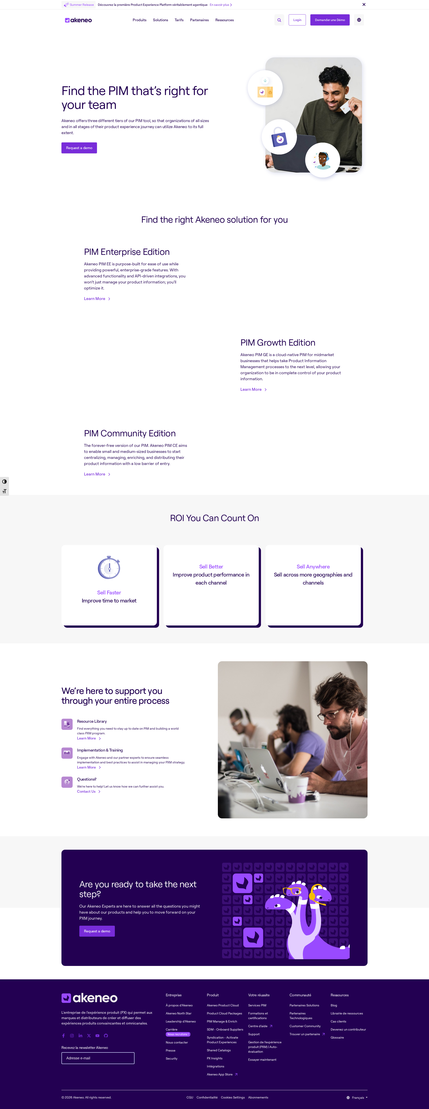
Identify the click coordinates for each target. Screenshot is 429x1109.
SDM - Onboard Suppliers (225, 1029)
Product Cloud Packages (224, 1013)
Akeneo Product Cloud (223, 1005)
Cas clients (338, 1021)
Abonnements (258, 1097)
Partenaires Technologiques (301, 1015)
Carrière (177, 1031)
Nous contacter (177, 1042)
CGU (190, 1097)
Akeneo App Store (220, 1074)
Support (254, 1034)
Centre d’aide (258, 1026)
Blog (334, 1005)
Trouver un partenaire (305, 1034)
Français (358, 1097)
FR (359, 19)
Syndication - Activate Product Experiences (222, 1039)
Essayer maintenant (262, 1059)
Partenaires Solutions (304, 1005)
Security (171, 1058)
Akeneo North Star (178, 1013)
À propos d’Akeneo (179, 1005)
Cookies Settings (233, 1097)
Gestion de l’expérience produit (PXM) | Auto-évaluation (265, 1046)
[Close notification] (364, 4)
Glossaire (337, 1037)
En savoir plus (219, 4)
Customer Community (305, 1026)
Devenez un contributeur (348, 1029)
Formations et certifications (258, 1015)
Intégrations (215, 1066)
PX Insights (215, 1058)
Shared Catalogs (219, 1050)
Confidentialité (207, 1097)
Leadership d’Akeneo (181, 1021)
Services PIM (257, 1005)
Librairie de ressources (347, 1013)
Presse (170, 1050)
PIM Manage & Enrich (222, 1021)
